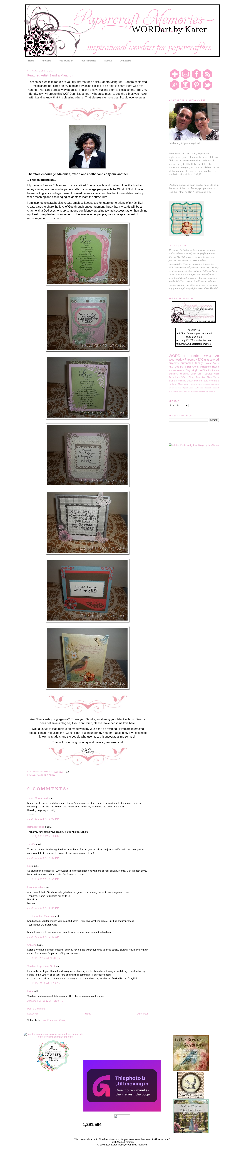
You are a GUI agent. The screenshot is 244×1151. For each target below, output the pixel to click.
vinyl (194, 370)
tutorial (172, 380)
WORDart (177, 356)
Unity (193, 374)
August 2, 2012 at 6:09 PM (45, 1000)
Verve (216, 377)
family (199, 363)
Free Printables (88, 60)
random (178, 388)
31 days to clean (195, 384)
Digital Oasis (188, 388)
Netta (30, 991)
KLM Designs (176, 366)
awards (180, 370)
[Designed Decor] (122, 1110)
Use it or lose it (181, 391)
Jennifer (31, 844)
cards (194, 356)
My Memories (181, 384)
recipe (205, 391)
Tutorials (108, 60)
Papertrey (191, 359)
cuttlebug (184, 374)
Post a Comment (36, 1008)
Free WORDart (66, 60)
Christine (31, 945)
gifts (206, 359)
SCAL (184, 377)
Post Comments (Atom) (54, 1020)
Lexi (29, 866)
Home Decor (212, 363)
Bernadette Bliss (35, 826)
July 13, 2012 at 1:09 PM (44, 983)
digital (188, 366)
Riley (209, 377)
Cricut (195, 366)
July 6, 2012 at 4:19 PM (43, 836)
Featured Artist (47, 775)
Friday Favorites (196, 377)
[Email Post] (67, 771)
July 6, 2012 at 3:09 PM (43, 818)
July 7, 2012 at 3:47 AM (43, 937)
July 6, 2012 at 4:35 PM (43, 858)
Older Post (142, 1013)
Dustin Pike (192, 380)
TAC (200, 359)
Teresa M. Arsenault (37, 798)
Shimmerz (173, 374)
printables (187, 363)
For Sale (203, 380)
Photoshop (213, 370)
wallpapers (205, 366)
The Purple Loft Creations (40, 916)
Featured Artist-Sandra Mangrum (50, 75)
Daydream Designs (211, 384)
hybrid (171, 388)
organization (198, 391)
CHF (200, 374)
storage (212, 391)
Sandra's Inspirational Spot (41, 966)
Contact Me (125, 60)
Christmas (181, 380)
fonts (190, 391)
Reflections (174, 377)
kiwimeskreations (36, 887)
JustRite (202, 370)
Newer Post (33, 1013)
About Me (46, 60)
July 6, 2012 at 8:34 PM (43, 908)
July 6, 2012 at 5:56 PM (43, 879)
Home (31, 60)
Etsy (188, 370)
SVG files (199, 388)
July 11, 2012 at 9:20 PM (44, 958)
